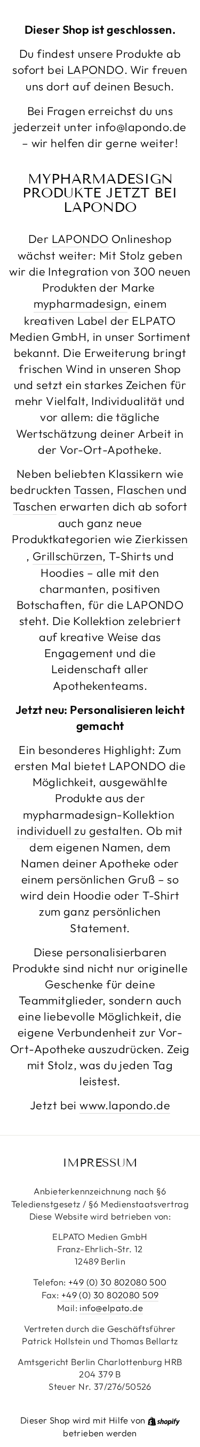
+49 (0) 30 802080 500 (117, 1282)
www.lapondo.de (124, 1105)
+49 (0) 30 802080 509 (110, 1294)
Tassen (92, 489)
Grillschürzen (67, 556)
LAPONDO (95, 69)
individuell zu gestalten (78, 830)
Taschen (35, 506)
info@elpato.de (111, 1307)
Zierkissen (161, 538)
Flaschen (140, 489)
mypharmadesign (81, 303)
